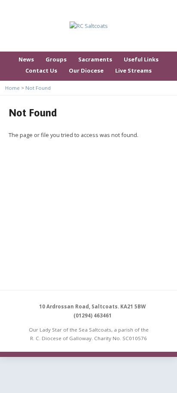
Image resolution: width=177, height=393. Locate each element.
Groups (56, 59)
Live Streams (133, 70)
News (26, 59)
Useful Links (141, 59)
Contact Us (41, 70)
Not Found (38, 88)
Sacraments (95, 59)
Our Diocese (86, 70)
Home (12, 88)
